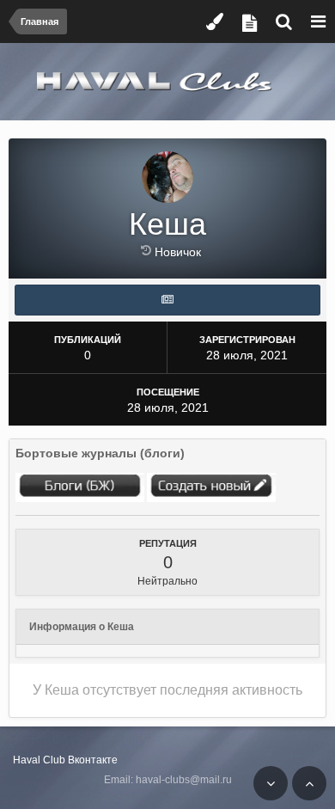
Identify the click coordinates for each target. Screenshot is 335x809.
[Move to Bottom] (270, 783)
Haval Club (39, 760)
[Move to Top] (309, 783)
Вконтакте (93, 760)
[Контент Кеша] (167, 300)
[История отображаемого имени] (148, 250)
